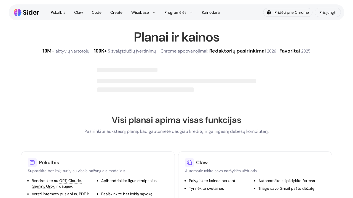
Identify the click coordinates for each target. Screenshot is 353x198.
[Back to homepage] (27, 12)
